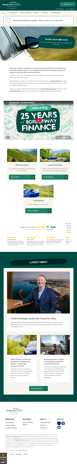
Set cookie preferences (21, 450)
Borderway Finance (14, 411)
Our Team (43, 425)
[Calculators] (39, 190)
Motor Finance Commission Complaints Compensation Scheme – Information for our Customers (21, 362)
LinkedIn (59, 427)
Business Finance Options (28, 424)
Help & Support (56, 12)
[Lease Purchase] (55, 155)
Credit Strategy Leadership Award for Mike (33, 318)
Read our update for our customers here (51, 20)
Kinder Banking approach (49, 89)
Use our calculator (32, 211)
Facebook (63, 423)
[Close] (74, 455)
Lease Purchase (48, 177)
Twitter (59, 423)
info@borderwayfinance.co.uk (21, 440)
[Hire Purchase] (22, 155)
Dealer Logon (67, 4)
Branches (61, 9)
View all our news (36, 388)
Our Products (13, 12)
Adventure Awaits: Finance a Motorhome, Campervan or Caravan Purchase (54, 361)
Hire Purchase (15, 177)
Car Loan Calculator (25, 12)
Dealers (36, 12)
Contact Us (72, 9)
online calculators (15, 91)
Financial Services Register (12, 436)
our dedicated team (55, 81)
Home (3, 13)
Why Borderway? (45, 422)
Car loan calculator (11, 428)
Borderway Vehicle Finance (12, 5)
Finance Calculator (60, 458)
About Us (45, 12)
